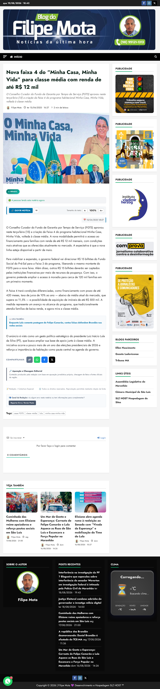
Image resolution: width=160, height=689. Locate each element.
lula (41, 413)
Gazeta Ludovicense (127, 354)
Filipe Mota (16, 107)
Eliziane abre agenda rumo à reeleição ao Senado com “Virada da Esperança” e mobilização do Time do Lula (88, 526)
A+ (101, 210)
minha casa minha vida (55, 413)
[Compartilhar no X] (52, 360)
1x (36, 210)
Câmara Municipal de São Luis (132, 392)
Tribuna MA (122, 360)
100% (92, 210)
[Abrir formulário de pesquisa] (156, 57)
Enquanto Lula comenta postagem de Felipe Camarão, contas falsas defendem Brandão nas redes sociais (55, 324)
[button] (5, 56)
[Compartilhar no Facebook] (44, 360)
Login (103, 437)
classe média (31, 413)
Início (18, 57)
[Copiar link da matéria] (29, 360)
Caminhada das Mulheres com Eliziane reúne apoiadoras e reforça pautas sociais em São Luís (20, 525)
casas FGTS (19, 413)
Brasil (13, 191)
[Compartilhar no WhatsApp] (37, 360)
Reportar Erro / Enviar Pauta (22, 403)
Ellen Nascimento (125, 348)
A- (85, 210)
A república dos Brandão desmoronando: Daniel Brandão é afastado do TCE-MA (78, 635)
